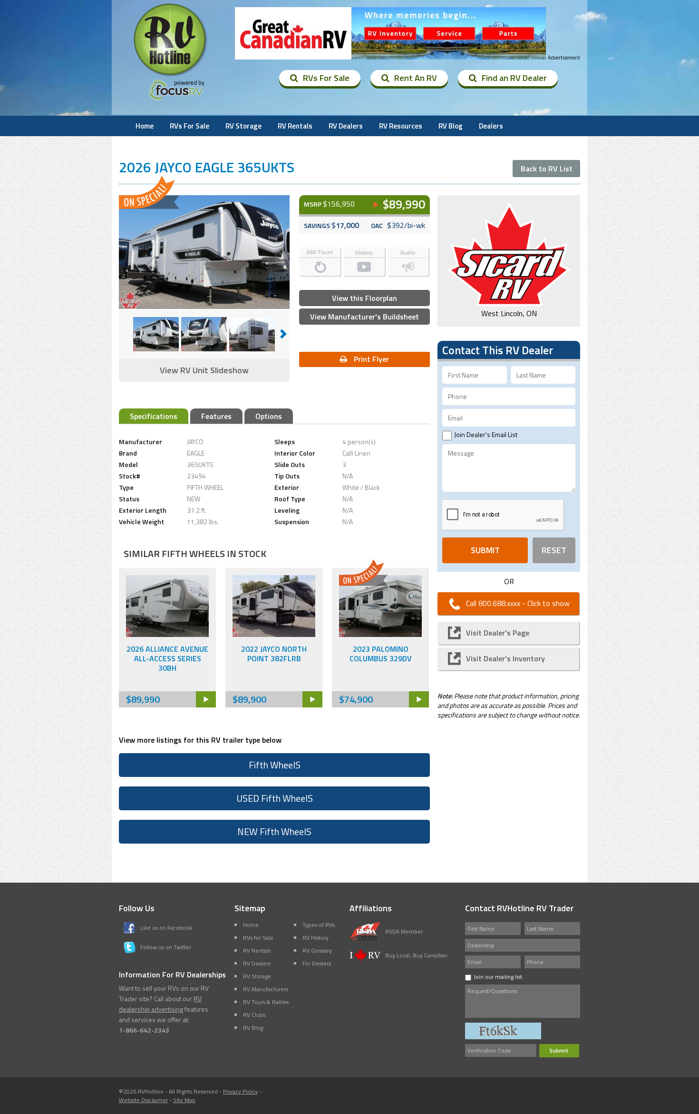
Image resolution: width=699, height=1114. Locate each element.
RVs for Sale (258, 937)
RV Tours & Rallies (266, 1001)
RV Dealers (346, 125)
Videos (364, 262)
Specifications (153, 416)
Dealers (491, 125)
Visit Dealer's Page (497, 632)
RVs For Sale (326, 77)
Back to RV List (547, 168)
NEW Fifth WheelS (274, 831)
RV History (315, 937)
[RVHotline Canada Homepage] (171, 75)
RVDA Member (404, 931)
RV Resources (400, 125)
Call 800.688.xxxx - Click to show (518, 603)
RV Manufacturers (265, 989)
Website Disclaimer (143, 1099)
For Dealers (316, 963)
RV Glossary (317, 950)
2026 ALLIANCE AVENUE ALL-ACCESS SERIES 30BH (167, 658)
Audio (409, 262)
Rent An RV (415, 77)
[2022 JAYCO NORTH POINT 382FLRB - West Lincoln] (274, 634)
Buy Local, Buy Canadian (416, 955)
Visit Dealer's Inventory (505, 658)
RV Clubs (254, 1014)
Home (145, 125)
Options (268, 416)
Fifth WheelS (275, 764)
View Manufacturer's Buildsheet (364, 316)
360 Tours (320, 262)
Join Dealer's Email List (485, 434)
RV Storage (243, 125)
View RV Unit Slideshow (204, 370)
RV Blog (450, 125)
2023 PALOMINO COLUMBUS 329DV (381, 653)
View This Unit (206, 699)
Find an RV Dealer (514, 77)
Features (216, 416)
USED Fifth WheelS (274, 798)
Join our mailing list (498, 976)
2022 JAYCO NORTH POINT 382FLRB (274, 653)
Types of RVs (318, 924)
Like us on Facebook (166, 927)
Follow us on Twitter (165, 947)
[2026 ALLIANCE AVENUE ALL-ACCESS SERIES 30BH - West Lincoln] (167, 634)
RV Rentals (295, 125)
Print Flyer (370, 359)
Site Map (184, 1099)
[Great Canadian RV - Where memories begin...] (390, 33)
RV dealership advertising (160, 1004)
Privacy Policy (240, 1091)
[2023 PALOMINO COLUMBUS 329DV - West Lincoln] (380, 634)
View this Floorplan (364, 298)
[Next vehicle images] (283, 334)
